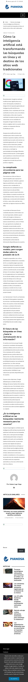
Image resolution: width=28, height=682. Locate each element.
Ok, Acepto (14, 678)
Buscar (5, 547)
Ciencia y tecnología (9, 32)
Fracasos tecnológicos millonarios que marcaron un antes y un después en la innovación (19, 574)
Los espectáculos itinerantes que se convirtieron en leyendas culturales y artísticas (19, 628)
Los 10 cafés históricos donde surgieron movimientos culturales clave (18, 601)
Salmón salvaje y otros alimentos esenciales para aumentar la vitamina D (19, 614)
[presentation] (4, 509)
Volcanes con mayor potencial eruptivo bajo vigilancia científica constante (14, 513)
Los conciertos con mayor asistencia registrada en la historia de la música (19, 588)
